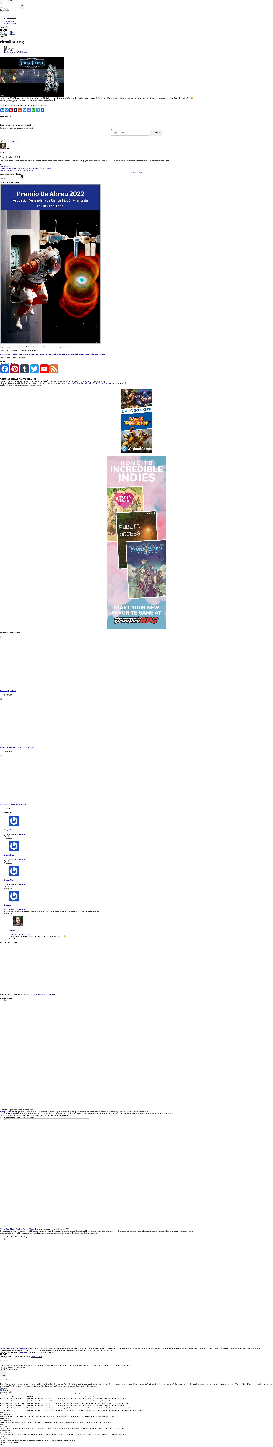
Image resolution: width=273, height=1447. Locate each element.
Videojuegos (22, 52)
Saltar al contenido (6, 1)
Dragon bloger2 (9, 830)
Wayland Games (79, 383)
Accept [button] (14, 1369)
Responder (22, 834)
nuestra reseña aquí (11, 1235)
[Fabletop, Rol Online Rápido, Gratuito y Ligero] (41, 743)
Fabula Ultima (22, 1352)
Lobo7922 (12, 930)
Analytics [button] (3, 1424)
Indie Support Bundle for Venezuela (13, 804)
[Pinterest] (4, 30)
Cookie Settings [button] (6, 1369)
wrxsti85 (11, 102)
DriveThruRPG (91, 383)
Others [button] (2, 1436)
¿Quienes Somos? (10, 21)
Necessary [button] (3, 1388)
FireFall (15, 142)
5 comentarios (9, 54)
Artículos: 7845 (5, 166)
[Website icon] (0, 164)
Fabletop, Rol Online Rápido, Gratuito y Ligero (17, 747)
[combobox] (10, 179)
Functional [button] (3, 1412)
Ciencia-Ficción (6, 142)
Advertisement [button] (5, 1430)
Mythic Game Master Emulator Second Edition (17, 1229)
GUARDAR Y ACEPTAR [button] (9, 1442)
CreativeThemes (36, 1357)
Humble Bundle (103, 383)
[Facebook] (1, 30)
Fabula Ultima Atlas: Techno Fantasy (13, 1348)
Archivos (3, 363)
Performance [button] (4, 1418)
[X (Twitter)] (6, 30)
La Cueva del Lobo (10, 52)
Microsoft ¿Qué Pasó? (8, 691)
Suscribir (156, 133)
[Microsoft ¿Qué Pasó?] (41, 687)
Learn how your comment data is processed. (41, 994)
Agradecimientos (10, 23)
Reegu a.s (7, 905)
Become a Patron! (137, 172)
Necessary (6, 1390)
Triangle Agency (6, 1112)
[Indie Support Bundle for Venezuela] (41, 800)
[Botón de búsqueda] (22, 177)
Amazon (70, 383)
